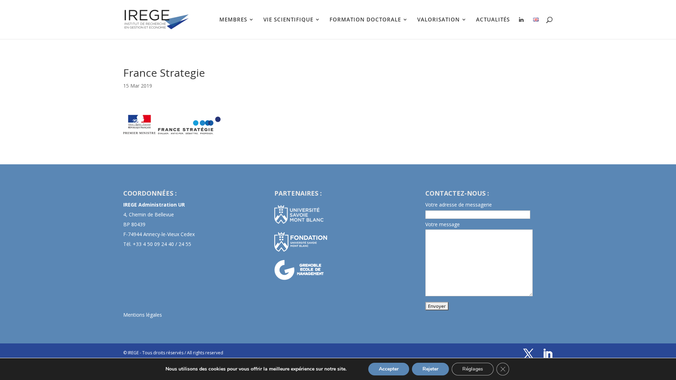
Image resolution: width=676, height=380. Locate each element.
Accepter (389, 369)
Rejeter (430, 369)
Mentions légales (142, 314)
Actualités (493, 20)
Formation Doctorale (365, 20)
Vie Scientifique (288, 20)
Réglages (472, 369)
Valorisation (438, 20)
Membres (233, 20)
